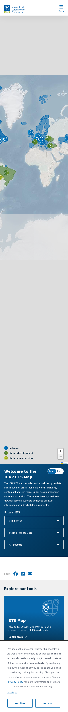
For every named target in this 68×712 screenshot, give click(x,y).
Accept (47, 703)
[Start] (14, 9)
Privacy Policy (15, 681)
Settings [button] (12, 692)
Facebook (15, 574)
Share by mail (30, 574)
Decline (20, 703)
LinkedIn (23, 574)
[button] (6, 173)
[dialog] (34, 676)
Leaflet (65, 463)
